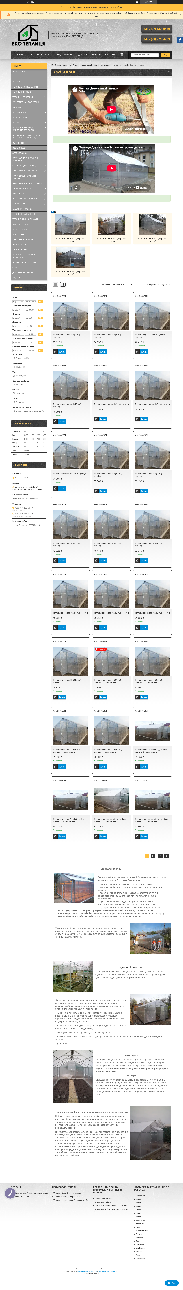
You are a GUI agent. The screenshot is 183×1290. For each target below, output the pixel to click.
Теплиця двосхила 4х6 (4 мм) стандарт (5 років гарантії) (107, 681)
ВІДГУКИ (16, 278)
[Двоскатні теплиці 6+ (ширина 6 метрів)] (70, 257)
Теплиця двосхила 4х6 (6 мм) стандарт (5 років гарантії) (148, 681)
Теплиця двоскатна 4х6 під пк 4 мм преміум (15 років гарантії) (151, 750)
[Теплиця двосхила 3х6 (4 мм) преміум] (70, 594)
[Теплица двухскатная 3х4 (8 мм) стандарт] (152, 316)
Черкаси (139, 1238)
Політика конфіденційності (108, 1271)
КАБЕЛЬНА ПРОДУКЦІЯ (22, 209)
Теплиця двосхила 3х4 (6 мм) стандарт (107, 335)
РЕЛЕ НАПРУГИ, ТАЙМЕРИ (24, 199)
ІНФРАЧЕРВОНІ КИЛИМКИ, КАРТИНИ (24, 177)
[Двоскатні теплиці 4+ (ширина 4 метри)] (111, 224)
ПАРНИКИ (16, 107)
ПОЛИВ (15, 122)
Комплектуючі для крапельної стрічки (110, 1205)
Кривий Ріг (140, 1196)
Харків (138, 1203)
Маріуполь (140, 1248)
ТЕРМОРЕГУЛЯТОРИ (21, 189)
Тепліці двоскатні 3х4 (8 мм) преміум (69, 474)
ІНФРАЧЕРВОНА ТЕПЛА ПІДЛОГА (27, 183)
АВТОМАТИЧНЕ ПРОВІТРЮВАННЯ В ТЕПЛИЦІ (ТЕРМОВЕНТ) (27, 136)
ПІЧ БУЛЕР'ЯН (18, 194)
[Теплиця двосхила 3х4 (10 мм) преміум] (111, 455)
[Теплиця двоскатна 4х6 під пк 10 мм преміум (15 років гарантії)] (152, 800)
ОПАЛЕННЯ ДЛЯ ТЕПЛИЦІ (24, 166)
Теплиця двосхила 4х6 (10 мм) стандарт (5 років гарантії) (108, 750)
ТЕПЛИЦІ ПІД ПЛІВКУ (21, 92)
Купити (62, 352)
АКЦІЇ (14, 77)
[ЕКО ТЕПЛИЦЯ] (28, 35)
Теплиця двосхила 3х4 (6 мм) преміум (152, 404)
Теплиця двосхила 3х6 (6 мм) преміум (111, 613)
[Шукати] (165, 55)
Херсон (139, 1217)
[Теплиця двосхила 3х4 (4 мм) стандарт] (70, 316)
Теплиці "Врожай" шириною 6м (67, 1193)
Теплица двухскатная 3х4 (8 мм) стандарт (150, 335)
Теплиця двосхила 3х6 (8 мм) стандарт (107, 544)
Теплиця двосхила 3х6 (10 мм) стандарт (149, 544)
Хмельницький (142, 1231)
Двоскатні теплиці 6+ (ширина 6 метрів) (70, 272)
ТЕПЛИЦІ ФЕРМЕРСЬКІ (22, 97)
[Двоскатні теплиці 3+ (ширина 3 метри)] (70, 224)
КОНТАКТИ (110, 55)
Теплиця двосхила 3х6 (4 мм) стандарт (148, 475)
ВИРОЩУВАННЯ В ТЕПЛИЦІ (25, 262)
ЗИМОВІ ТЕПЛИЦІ (20, 224)
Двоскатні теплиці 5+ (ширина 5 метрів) (152, 239)
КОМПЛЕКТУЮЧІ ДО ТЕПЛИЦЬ (26, 102)
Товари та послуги (63, 65)
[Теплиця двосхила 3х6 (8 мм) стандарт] (111, 524)
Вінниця (139, 1213)
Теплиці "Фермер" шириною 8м (67, 1196)
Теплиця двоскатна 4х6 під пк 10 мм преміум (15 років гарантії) (151, 820)
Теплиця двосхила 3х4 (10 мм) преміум (108, 475)
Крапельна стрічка (102, 1202)
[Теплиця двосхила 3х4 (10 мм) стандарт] (70, 385)
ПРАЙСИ (16, 82)
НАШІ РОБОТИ (19, 245)
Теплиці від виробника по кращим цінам (30, 1193)
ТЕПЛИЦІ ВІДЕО (19, 249)
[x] (55, 212)
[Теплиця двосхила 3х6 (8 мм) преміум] (152, 594)
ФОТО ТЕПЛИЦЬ (19, 229)
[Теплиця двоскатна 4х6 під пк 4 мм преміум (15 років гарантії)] (152, 731)
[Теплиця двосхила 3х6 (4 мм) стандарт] (152, 455)
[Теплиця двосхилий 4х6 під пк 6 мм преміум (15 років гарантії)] (70, 800)
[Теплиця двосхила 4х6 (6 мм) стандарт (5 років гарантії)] (152, 661)
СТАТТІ (15, 267)
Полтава (139, 1234)
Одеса (138, 1210)
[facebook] (52, 212)
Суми (138, 1227)
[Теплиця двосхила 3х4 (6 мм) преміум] (152, 385)
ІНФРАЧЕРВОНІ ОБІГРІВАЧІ (24, 171)
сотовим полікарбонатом (142, 904)
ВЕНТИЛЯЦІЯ (18, 143)
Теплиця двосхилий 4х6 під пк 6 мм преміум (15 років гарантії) (69, 820)
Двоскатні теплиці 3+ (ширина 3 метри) (70, 239)
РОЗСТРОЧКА (18, 72)
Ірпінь (138, 1199)
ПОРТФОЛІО (18, 234)
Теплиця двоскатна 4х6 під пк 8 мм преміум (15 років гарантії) (110, 820)
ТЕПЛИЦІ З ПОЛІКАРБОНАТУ (25, 87)
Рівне (138, 1255)
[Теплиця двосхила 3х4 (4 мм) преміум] (111, 385)
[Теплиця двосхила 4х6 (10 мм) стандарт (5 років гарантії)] (111, 731)
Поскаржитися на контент (87, 1271)
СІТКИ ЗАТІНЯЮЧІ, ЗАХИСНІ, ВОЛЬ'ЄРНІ (25, 159)
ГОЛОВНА (18, 55)
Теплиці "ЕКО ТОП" (20, 1196)
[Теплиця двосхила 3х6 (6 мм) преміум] (111, 594)
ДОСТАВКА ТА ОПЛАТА (89, 55)
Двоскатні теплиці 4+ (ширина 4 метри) (111, 239)
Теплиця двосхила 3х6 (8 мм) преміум (152, 613)
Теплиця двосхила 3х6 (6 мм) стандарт (66, 544)
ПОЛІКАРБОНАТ (19, 112)
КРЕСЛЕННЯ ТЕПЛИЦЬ (22, 239)
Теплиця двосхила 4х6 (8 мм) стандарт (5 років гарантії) (66, 750)
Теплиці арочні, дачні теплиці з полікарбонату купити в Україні (100, 65)
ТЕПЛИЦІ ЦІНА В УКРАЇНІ (23, 214)
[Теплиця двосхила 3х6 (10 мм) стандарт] (152, 524)
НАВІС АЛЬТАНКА (20, 117)
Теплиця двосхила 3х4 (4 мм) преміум (111, 404)
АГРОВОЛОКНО (19, 153)
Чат (173, 1283)
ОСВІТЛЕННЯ (18, 204)
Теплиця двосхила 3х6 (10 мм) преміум (67, 681)
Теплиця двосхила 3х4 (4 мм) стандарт (66, 335)
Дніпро (138, 1206)
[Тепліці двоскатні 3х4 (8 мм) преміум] (70, 455)
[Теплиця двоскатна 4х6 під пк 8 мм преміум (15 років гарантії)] (111, 800)
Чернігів (139, 1252)
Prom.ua (104, 1269)
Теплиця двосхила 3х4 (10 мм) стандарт (67, 405)
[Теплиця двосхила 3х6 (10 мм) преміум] (70, 661)
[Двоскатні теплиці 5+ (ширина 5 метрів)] (152, 224)
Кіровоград (140, 1259)
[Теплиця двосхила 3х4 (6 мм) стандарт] (111, 316)
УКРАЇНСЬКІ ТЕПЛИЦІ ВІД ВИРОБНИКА (23, 256)
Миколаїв (140, 1245)
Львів (138, 1241)
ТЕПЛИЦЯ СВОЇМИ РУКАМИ (25, 219)
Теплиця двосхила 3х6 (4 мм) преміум (70, 613)
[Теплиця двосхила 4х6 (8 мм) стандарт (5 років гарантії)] (70, 731)
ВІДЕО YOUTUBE (65, 55)
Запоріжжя (140, 1220)
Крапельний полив (102, 1198)
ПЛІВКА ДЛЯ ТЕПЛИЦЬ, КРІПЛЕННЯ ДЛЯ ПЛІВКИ (23, 128)
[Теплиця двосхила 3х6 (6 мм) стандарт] (70, 524)
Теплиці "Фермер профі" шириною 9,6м (70, 1200)
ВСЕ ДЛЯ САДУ (19, 148)
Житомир (140, 1224)
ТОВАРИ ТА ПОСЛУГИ (39, 55)
